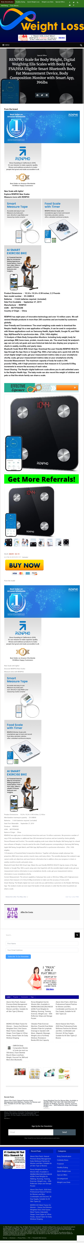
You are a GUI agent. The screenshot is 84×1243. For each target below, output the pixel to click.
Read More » (7, 1105)
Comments (24, 997)
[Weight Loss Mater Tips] (42, 9)
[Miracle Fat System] (14, 1159)
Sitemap (5, 1238)
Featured (60, 1164)
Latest (8, 997)
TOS (29, 1238)
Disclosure (13, 1238)
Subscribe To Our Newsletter (18, 956)
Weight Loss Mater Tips (15, 1227)
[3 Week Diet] (42, 38)
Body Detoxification (7, 2)
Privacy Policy (22, 1238)
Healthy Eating (20, 2)
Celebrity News (62, 1160)
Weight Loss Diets (47, 2)
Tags (32, 997)
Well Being (4, 5)
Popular (15, 997)
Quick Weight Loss (33, 2)
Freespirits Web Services (39, 1238)
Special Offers (60, 2)
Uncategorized (62, 1179)
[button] (37, 95)
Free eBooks (14, 5)
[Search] (77, 935)
